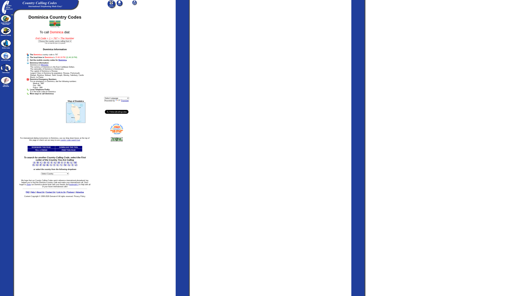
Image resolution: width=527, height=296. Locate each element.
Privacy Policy (79, 196)
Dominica (62, 60)
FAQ (27, 192)
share (28, 184)
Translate (125, 100)
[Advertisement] (40, 117)
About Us (40, 192)
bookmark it (74, 184)
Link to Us (61, 192)
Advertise (80, 192)
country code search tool (70, 140)
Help (33, 192)
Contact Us (50, 192)
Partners (70, 192)
